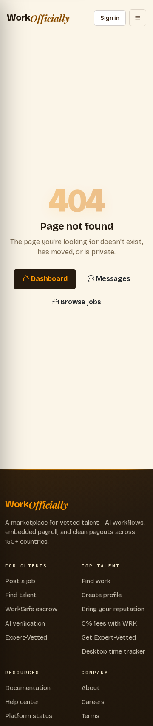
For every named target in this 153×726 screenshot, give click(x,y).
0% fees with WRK (109, 623)
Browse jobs (80, 302)
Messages (113, 279)
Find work (96, 581)
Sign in (109, 17)
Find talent (21, 595)
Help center (22, 702)
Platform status (28, 716)
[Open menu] (137, 17)
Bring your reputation (113, 609)
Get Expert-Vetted (109, 637)
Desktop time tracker (113, 651)
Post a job (20, 581)
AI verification (25, 623)
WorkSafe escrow (31, 609)
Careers (93, 702)
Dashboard (49, 279)
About (91, 688)
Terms (90, 716)
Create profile (102, 595)
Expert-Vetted (26, 637)
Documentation (28, 688)
